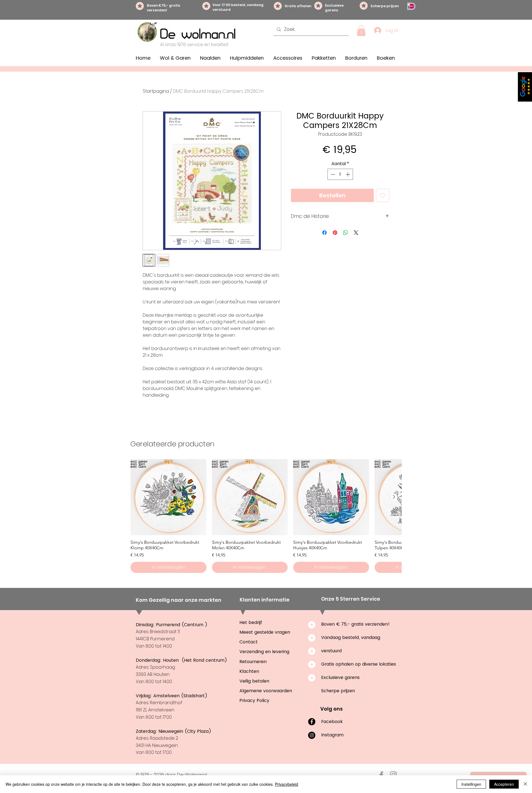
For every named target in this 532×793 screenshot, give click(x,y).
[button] (361, 30)
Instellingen (471, 784)
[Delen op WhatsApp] (345, 232)
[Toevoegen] (382, 195)
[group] (266, 516)
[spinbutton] (340, 174)
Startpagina (156, 91)
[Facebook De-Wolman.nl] (381, 774)
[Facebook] (311, 721)
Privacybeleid (286, 784)
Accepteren (504, 784)
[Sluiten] (525, 784)
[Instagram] (311, 735)
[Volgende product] (394, 497)
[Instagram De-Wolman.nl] (393, 774)
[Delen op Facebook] (324, 232)
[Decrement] (332, 174)
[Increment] (348, 174)
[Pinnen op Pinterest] (335, 232)
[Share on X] (356, 232)
